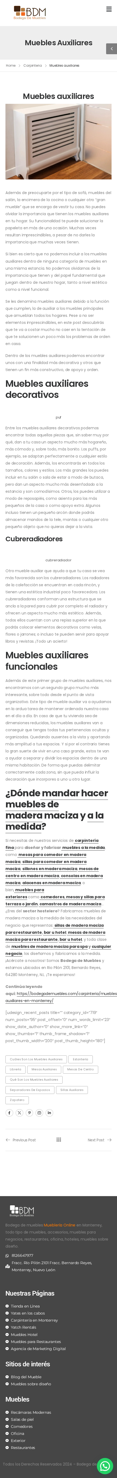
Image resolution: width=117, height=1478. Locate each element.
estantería (80, 1059)
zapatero (17, 1100)
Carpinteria (32, 65)
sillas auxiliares (72, 1090)
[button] (87, 9)
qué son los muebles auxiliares (34, 1080)
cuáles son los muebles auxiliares (36, 1059)
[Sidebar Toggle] (111, 48)
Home (11, 65)
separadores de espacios (30, 1090)
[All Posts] (58, 1139)
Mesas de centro (80, 1069)
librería (15, 1069)
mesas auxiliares (44, 1069)
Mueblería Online (59, 1225)
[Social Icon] (9, 1113)
